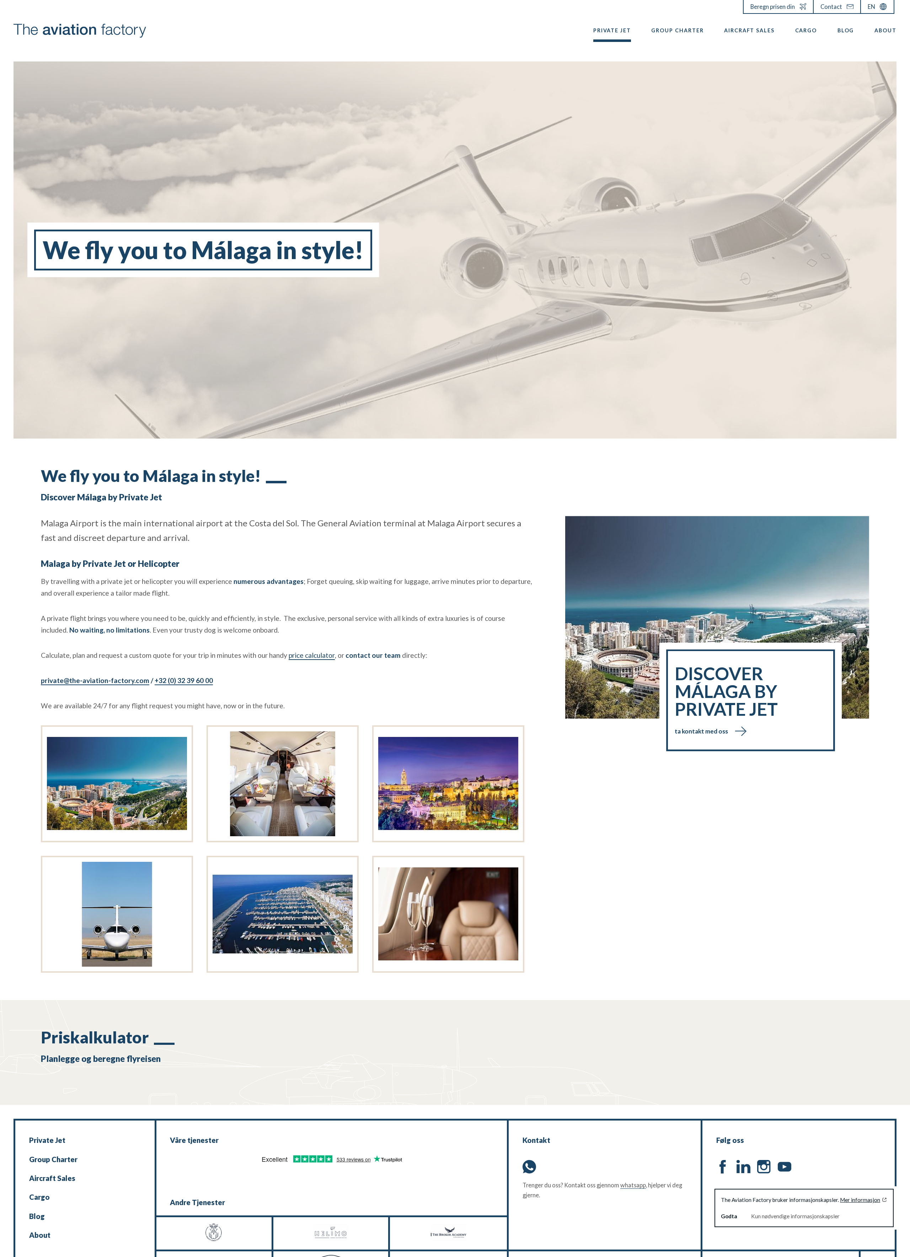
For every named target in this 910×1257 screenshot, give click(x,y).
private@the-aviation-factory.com (95, 680)
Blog (845, 30)
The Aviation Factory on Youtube (784, 1166)
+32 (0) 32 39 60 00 (184, 680)
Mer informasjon (860, 1200)
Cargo (806, 30)
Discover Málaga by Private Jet (726, 700)
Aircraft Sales (749, 30)
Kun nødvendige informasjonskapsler (795, 1216)
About (885, 30)
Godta (729, 1216)
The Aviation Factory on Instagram (764, 1166)
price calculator (312, 655)
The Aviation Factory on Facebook (723, 1166)
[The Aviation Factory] (80, 31)
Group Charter (677, 30)
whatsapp (633, 1185)
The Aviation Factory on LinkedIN (743, 1166)
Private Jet (612, 30)
